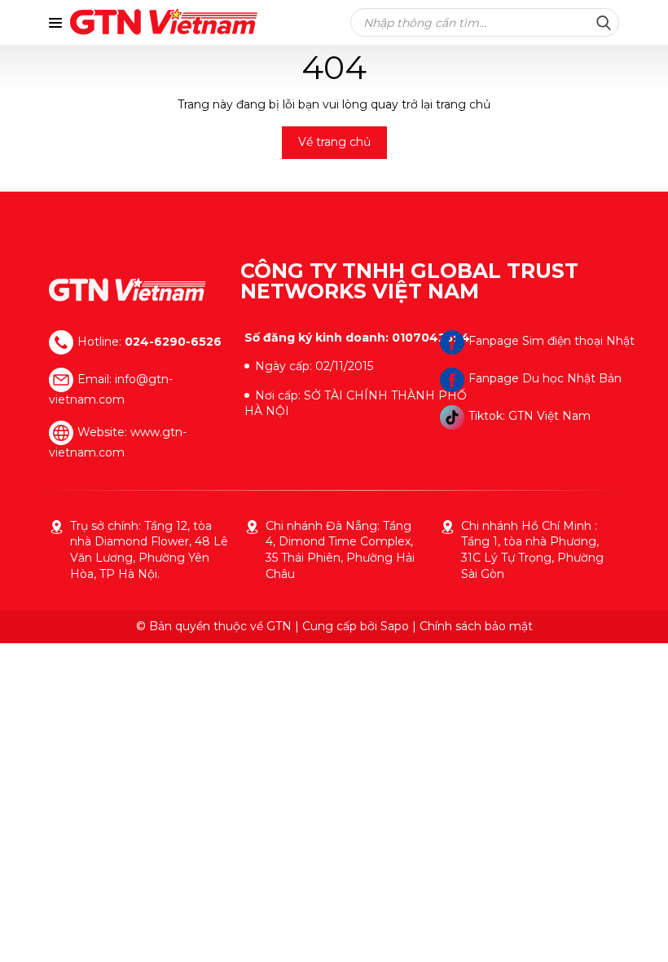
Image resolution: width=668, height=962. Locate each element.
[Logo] (127, 290)
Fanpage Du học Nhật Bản (545, 378)
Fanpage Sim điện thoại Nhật (551, 340)
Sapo (394, 626)
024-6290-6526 (173, 340)
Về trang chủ (334, 142)
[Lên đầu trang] (639, 929)
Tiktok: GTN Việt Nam (529, 415)
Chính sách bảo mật (476, 626)
